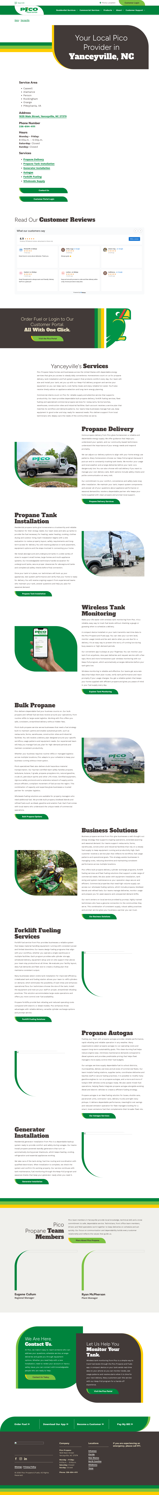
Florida (91, 1454)
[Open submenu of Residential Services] (76, 10)
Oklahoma (92, 1465)
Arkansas (92, 1451)
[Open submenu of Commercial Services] (101, 10)
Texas (90, 1468)
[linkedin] (25, 1458)
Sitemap (18, 1467)
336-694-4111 (72, 1472)
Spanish (21, 3)
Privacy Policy (29, 1467)
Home (17, 20)
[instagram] (20, 1458)
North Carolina (94, 1461)
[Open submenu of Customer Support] (144, 10)
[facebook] (16, 1458)
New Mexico (93, 1458)
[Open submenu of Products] (113, 10)
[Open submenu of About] (123, 10)
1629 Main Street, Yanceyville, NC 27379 (43, 116)
